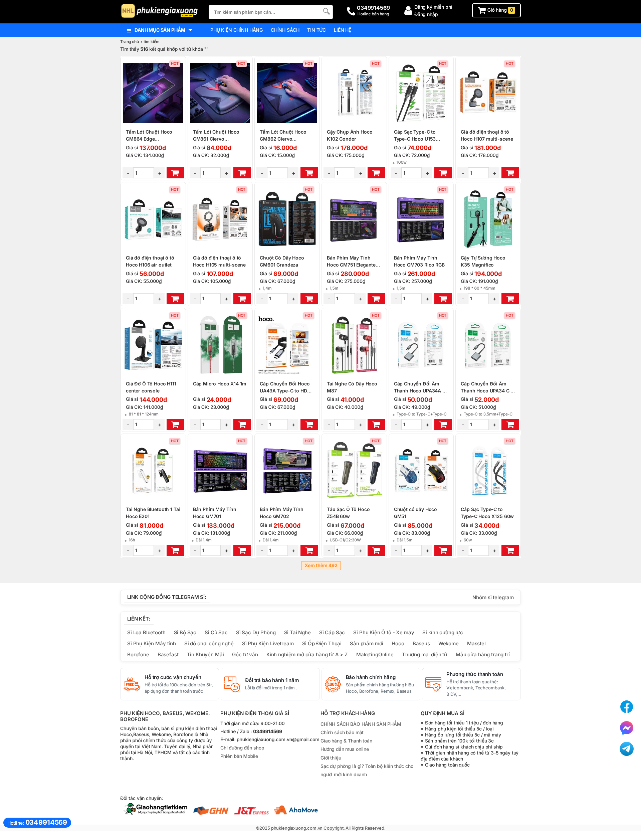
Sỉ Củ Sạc (216, 632)
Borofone (138, 654)
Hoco (398, 643)
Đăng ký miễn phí (433, 7)
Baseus (421, 643)
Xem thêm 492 (320, 565)
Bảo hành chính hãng (371, 677)
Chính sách (285, 30)
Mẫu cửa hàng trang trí (483, 654)
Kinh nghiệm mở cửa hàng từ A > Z (307, 654)
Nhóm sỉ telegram (493, 597)
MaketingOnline (375, 654)
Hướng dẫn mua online (344, 749)
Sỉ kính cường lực (442, 632)
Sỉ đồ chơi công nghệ (209, 643)
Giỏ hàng (499, 10)
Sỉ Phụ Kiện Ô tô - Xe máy (383, 632)
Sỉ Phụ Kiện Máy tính (151, 643)
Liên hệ (342, 30)
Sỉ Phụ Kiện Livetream (268, 643)
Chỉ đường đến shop (242, 748)
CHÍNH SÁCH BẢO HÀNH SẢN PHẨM (360, 724)
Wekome (448, 643)
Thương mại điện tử (424, 654)
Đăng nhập (426, 14)
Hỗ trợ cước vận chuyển (173, 677)
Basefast (168, 654)
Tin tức (316, 30)
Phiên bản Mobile (239, 756)
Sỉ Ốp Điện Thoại (322, 643)
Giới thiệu (330, 758)
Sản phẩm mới (366, 643)
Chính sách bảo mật (342, 732)
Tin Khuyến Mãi (205, 654)
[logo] (161, 11)
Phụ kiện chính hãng (236, 30)
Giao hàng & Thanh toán (346, 740)
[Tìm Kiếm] (326, 11)
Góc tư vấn (245, 654)
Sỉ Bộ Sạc (185, 632)
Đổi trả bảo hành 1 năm (272, 680)
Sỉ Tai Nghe (297, 632)
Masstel (476, 643)
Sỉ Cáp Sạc (332, 632)
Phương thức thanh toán (474, 674)
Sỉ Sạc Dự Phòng (256, 632)
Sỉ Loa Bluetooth (146, 632)
